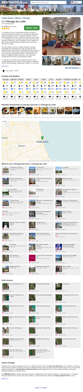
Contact (44, 387)
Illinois (18, 18)
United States (7, 18)
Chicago (26, 18)
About (37, 387)
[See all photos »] (61, 41)
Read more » (5, 66)
